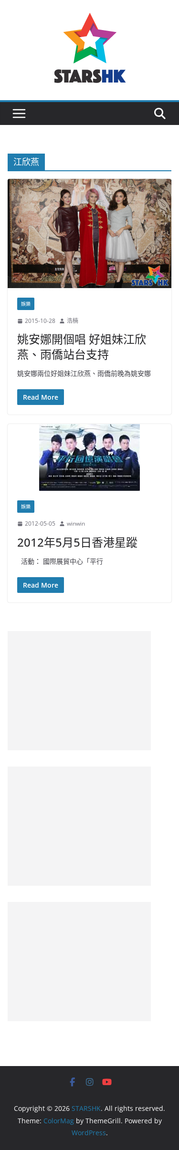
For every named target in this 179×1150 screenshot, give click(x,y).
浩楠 (72, 321)
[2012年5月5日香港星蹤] (89, 457)
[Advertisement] (79, 690)
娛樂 (26, 303)
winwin (76, 523)
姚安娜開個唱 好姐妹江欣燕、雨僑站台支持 (81, 346)
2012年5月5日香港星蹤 (77, 542)
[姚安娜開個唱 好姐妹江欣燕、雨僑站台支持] (89, 233)
